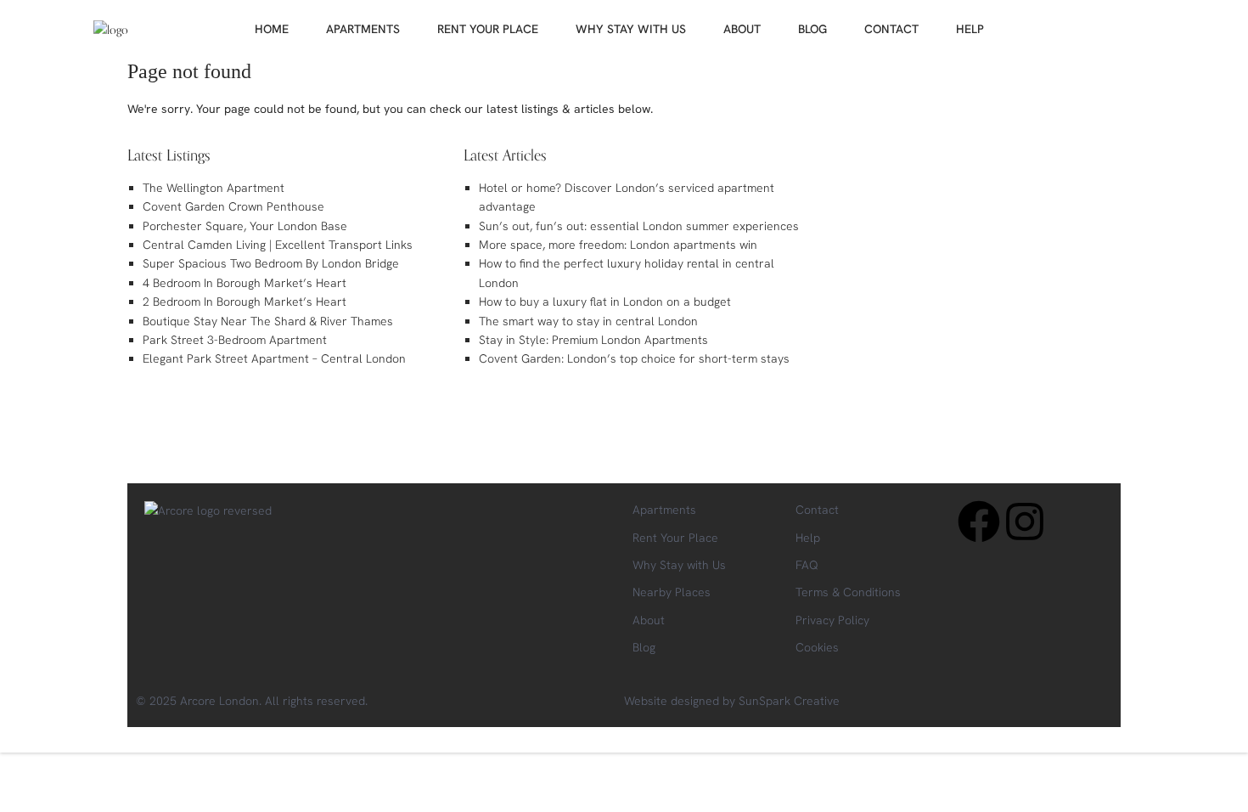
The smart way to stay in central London (588, 321)
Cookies (817, 647)
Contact (817, 509)
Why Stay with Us (679, 564)
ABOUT (742, 29)
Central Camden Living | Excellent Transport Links (278, 244)
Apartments (664, 509)
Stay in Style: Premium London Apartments (593, 339)
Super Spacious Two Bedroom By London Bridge (271, 263)
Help (807, 537)
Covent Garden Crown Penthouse (233, 206)
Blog (643, 647)
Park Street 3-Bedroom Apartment (235, 339)
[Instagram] (1024, 521)
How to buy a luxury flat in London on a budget (605, 301)
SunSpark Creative (789, 700)
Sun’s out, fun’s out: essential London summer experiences (639, 226)
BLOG (812, 29)
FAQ (806, 564)
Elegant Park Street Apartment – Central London (274, 358)
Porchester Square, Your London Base (245, 226)
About (648, 620)
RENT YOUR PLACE (487, 29)
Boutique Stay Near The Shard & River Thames (268, 321)
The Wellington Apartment (213, 187)
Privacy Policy (832, 620)
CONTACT (891, 29)
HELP (970, 29)
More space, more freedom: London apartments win (618, 244)
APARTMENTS (363, 29)
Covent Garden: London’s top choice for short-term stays (634, 358)
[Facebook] (979, 521)
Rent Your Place (675, 537)
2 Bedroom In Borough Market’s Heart (244, 301)
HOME (272, 29)
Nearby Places (671, 592)
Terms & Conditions (848, 592)
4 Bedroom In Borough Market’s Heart (244, 282)
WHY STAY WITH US (631, 29)
